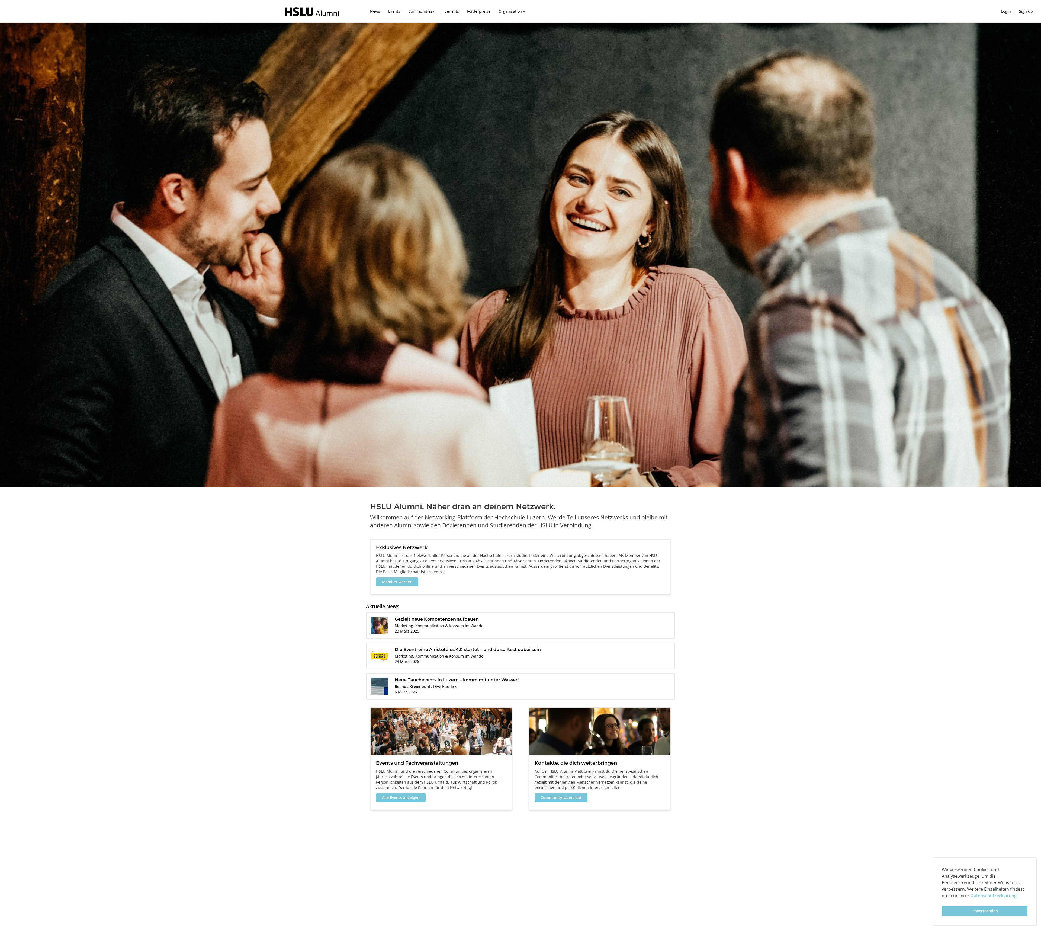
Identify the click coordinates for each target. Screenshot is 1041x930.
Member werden (397, 581)
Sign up (1026, 11)
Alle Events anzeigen (401, 797)
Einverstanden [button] (984, 910)
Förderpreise (478, 11)
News (375, 11)
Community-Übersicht (561, 797)
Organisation (512, 11)
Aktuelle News (382, 606)
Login (1006, 11)
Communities (422, 11)
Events (394, 11)
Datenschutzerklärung (994, 896)
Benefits (451, 11)
